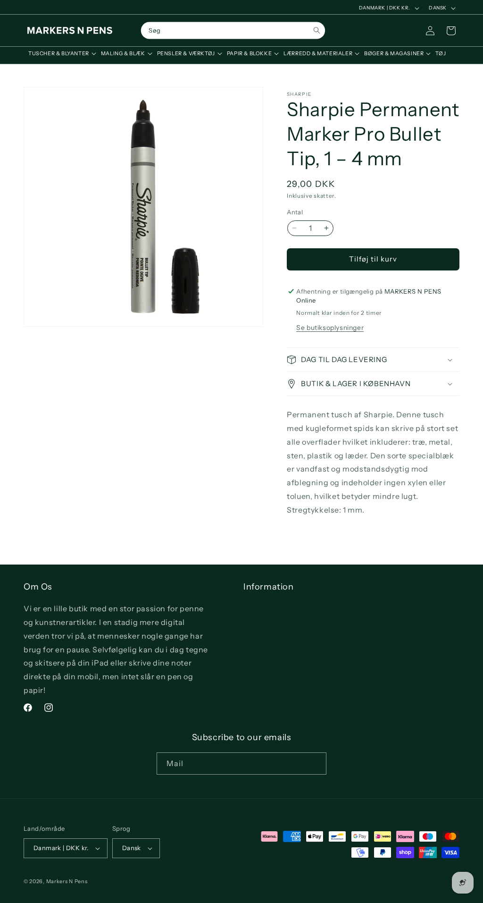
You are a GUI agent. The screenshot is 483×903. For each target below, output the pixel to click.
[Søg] (316, 30)
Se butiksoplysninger (330, 327)
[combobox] (233, 30)
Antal (295, 212)
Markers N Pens (67, 881)
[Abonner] (315, 763)
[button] (60, 53)
